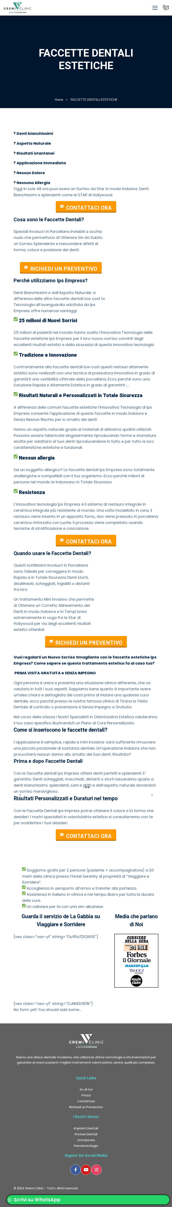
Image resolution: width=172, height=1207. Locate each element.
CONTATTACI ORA (89, 208)
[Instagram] (96, 1170)
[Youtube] (86, 1170)
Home (59, 100)
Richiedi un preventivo (64, 269)
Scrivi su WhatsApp (36, 1199)
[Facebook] (75, 1170)
